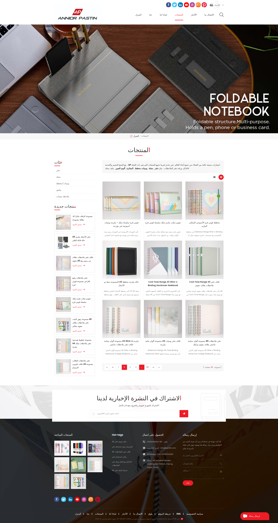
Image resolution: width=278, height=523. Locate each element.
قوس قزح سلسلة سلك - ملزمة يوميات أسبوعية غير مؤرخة (121, 224)
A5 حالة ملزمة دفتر (119, 441)
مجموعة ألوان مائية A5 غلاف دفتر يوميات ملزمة (163, 342)
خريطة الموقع (164, 514)
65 (147, 367)
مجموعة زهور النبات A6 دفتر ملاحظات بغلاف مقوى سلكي (82, 323)
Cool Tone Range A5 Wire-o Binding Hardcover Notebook (163, 283)
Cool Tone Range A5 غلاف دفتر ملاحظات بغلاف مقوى (204, 283)
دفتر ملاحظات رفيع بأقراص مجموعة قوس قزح (81, 282)
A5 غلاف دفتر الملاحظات (121, 452)
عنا (150, 15)
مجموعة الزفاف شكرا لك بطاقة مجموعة (82, 218)
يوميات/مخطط (62, 183)
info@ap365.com (168, 448)
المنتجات (179, 15)
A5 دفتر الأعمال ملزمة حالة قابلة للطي (81, 238)
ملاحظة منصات (62, 196)
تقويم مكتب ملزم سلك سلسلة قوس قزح (81, 300)
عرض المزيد (77, 224)
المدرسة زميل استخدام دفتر (122, 446)
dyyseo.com (162, 519)
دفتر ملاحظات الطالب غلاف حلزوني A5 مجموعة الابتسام (82, 364)
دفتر (58, 170)
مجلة (58, 177)
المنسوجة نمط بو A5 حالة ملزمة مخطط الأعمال (121, 283)
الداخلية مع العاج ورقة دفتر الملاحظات (122, 464)
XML (178, 514)
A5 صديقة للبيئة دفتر (119, 470)
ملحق (58, 190)
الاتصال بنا (209, 15)
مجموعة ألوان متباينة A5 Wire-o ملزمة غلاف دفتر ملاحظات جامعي (121, 342)
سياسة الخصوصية (194, 514)
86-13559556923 (154, 441)
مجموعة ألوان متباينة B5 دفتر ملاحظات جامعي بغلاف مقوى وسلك (204, 342)
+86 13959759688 (165, 454)
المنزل (138, 15)
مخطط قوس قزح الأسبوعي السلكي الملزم (204, 224)
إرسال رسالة (254, 516)
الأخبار (194, 15)
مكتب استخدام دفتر (119, 457)
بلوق (150, 514)
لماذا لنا (163, 15)
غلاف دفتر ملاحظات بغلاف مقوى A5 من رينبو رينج (82, 259)
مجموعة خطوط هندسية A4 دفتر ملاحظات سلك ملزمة (81, 344)
